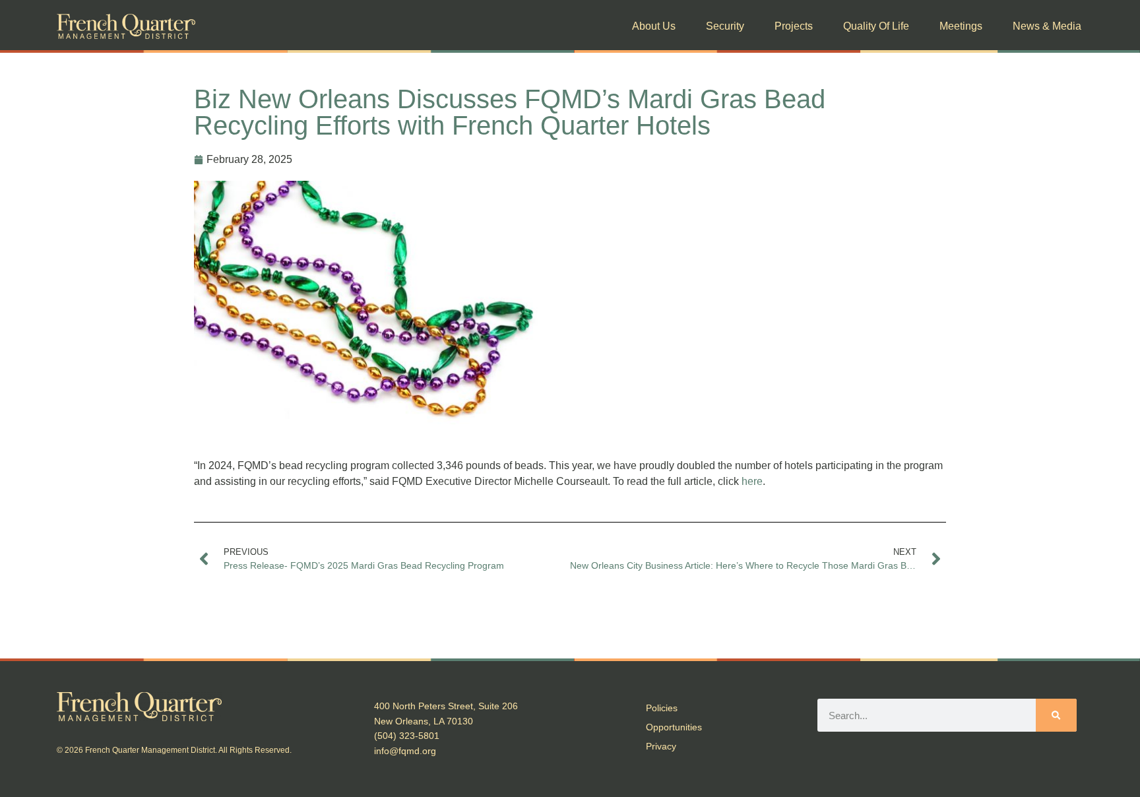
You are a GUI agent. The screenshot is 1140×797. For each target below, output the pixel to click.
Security (725, 26)
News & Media (1047, 26)
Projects (794, 26)
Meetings (960, 26)
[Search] (1056, 715)
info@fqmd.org (405, 751)
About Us (654, 26)
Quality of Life (876, 26)
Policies (662, 708)
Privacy (661, 746)
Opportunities (674, 727)
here (752, 481)
